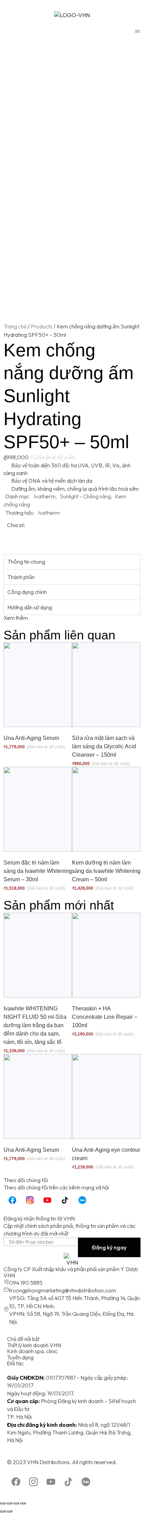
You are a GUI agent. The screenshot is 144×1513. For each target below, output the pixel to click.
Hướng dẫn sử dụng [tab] (29, 607)
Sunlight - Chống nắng (85, 496)
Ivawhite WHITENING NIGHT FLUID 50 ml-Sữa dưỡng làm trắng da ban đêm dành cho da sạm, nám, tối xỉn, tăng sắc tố (34, 1025)
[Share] (9, 1503)
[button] (9, 539)
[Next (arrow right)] (9, 1511)
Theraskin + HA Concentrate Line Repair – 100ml (104, 1017)
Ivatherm (45, 496)
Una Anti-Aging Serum (31, 738)
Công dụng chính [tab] (27, 591)
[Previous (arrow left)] (3, 1511)
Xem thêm (15, 617)
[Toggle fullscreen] (16, 1503)
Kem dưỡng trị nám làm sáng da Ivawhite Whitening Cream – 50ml (106, 871)
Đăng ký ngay (109, 1247)
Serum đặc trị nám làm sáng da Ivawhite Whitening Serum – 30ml (37, 871)
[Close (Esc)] (3, 1503)
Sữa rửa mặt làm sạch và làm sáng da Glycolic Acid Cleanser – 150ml (104, 746)
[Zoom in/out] (23, 1503)
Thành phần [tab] (21, 576)
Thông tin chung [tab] (26, 561)
